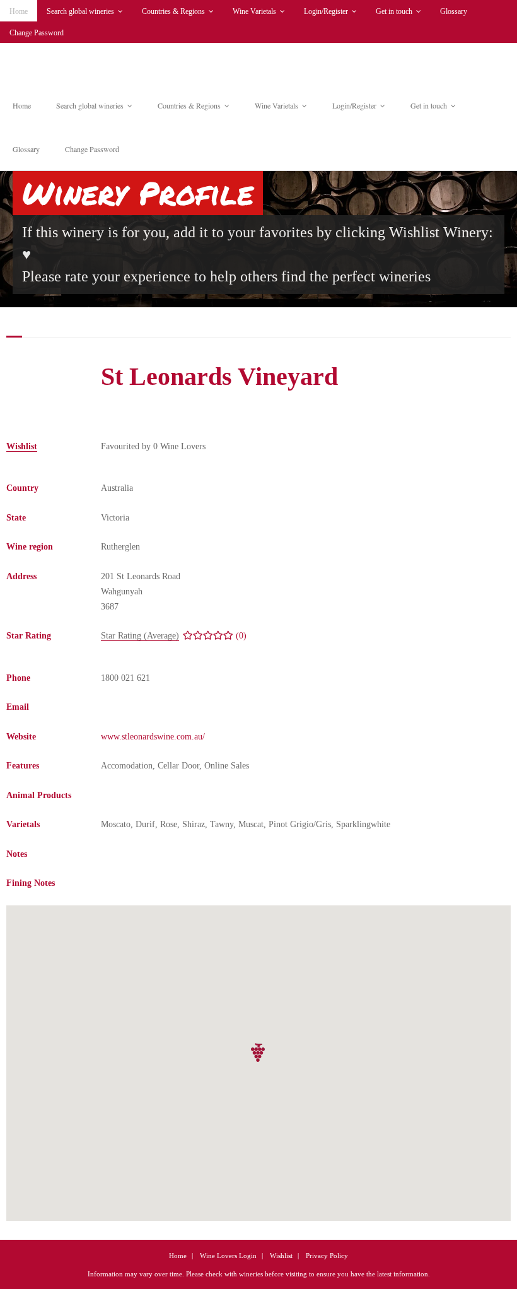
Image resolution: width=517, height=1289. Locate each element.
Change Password (36, 32)
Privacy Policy (327, 1255)
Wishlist (281, 1255)
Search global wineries (80, 11)
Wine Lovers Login (228, 1255)
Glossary (453, 11)
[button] (258, 1052)
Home (18, 11)
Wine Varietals (254, 11)
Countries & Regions (173, 11)
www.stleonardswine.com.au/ (153, 736)
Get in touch (394, 11)
